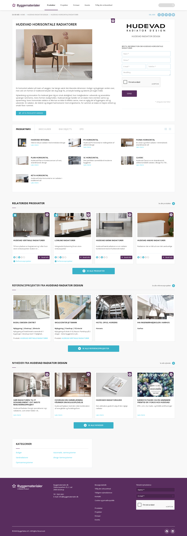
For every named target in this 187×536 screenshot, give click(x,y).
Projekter (64, 5)
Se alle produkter (165, 203)
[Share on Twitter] (169, 14)
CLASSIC (139, 157)
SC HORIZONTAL (90, 157)
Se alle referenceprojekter (161, 286)
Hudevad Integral (40, 139)
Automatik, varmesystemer (64, 452)
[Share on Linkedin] (162, 14)
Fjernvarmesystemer (24, 462)
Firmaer (76, 5)
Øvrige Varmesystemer (62, 457)
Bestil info (45, 257)
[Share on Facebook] (159, 14)
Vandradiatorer (22, 457)
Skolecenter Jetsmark (66, 322)
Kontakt (98, 496)
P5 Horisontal (90, 139)
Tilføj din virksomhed (103, 5)
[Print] (173, 14)
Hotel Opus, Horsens (106, 322)
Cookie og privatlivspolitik (104, 500)
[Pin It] (166, 14)
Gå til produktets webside (32, 113)
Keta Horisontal (39, 175)
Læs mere (35, 145)
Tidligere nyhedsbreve (103, 493)
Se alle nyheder (165, 363)
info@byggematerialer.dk (68, 497)
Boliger (19, 452)
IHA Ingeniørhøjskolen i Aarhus (153, 322)
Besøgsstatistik (100, 485)
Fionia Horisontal (145, 139)
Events (87, 5)
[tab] (23, 129)
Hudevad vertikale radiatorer (34, 338)
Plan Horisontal (39, 157)
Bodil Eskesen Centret (24, 322)
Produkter (51, 5)
